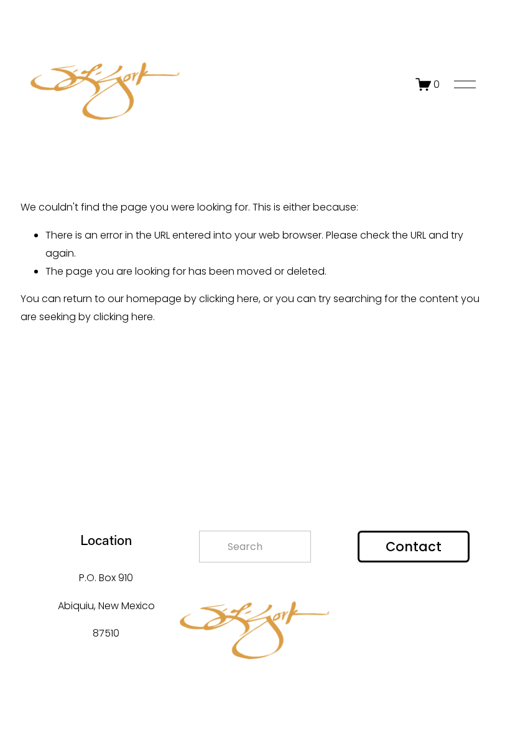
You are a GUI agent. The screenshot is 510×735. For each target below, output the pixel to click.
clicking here (229, 299)
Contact (414, 547)
